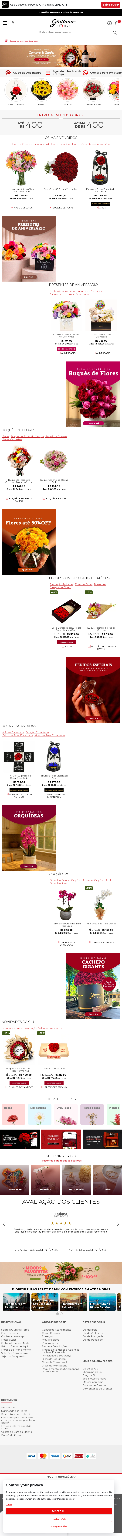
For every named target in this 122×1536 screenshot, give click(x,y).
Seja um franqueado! (13, 1356)
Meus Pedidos (50, 1339)
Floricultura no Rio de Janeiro (100, 1305)
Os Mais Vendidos (61, 138)
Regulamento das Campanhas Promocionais (60, 1370)
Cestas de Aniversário (62, 291)
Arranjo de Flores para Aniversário (69, 294)
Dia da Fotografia (93, 1336)
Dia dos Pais (90, 1329)
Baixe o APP (111, 4)
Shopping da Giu (92, 1371)
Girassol (41, 104)
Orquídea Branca (60, 880)
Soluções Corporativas (14, 1353)
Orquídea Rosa (58, 883)
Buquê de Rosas (11, 1435)
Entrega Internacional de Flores (16, 1427)
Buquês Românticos (21, 1087)
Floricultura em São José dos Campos (43, 1304)
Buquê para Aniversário (89, 291)
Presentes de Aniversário (95, 144)
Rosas (5, 436)
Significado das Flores (14, 1410)
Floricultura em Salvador (72, 1305)
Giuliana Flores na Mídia (15, 1343)
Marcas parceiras (93, 1381)
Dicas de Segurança (54, 1358)
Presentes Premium (56, 1087)
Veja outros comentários (36, 1250)
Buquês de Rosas (93, 104)
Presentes (100, 584)
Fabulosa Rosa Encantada (17, 735)
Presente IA (8, 1407)
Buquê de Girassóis (56, 436)
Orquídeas (59, 874)
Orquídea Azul (102, 880)
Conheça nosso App (13, 1336)
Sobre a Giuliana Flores (15, 1329)
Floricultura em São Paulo (14, 1305)
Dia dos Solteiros (92, 1333)
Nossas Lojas (8, 1339)
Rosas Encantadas (16, 104)
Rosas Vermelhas (12, 439)
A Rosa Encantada (13, 732)
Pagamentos (50, 1343)
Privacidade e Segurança (56, 1355)
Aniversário (68, 353)
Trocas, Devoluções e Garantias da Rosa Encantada (60, 1351)
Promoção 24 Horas (61, 584)
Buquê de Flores (69, 144)
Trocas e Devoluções (54, 1346)
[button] (55, 63)
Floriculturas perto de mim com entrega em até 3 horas (61, 1289)
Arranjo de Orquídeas (67, 943)
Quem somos (9, 1333)
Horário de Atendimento (16, 1349)
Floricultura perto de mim (16, 1414)
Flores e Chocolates (24, 144)
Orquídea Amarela (82, 880)
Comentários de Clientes (97, 1388)
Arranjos (67, 104)
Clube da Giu (90, 1368)
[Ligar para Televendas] (14, 23)
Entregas (47, 1336)
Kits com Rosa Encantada (49, 735)
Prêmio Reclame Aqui (14, 1346)
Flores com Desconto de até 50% (79, 578)
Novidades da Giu (18, 1022)
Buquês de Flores (18, 430)
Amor (102, 207)
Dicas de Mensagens (54, 1365)
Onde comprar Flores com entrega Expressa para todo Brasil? (18, 1420)
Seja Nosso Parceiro (94, 1378)
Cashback (109, 23)
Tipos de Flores (83, 584)
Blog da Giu (89, 1375)
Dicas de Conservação (55, 1362)
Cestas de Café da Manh (16, 1431)
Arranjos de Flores (47, 144)
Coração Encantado (37, 732)
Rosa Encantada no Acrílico (21, 795)
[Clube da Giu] (61, 1283)
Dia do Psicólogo (93, 1339)
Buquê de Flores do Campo (27, 436)
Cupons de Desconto (95, 1385)
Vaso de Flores (23, 207)
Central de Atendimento (56, 1329)
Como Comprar (51, 1333)
